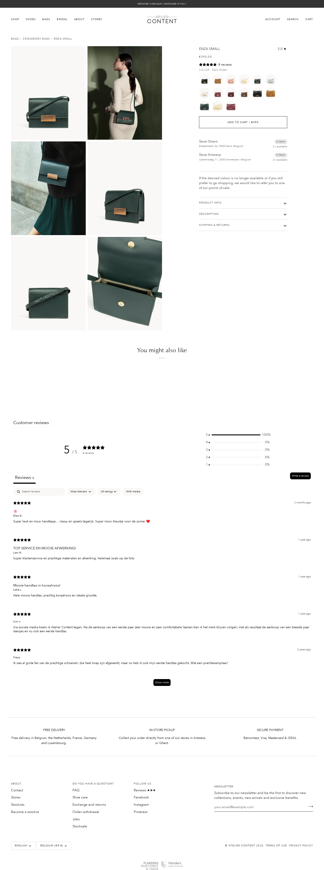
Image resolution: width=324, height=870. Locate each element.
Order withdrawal (86, 812)
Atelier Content (242, 845)
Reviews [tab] (24, 477)
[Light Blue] (271, 81)
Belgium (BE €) (51, 845)
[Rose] (232, 81)
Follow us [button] (142, 783)
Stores (15, 797)
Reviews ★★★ (145, 790)
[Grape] (232, 94)
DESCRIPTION (209, 214)
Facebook (141, 797)
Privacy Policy (301, 845)
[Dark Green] (258, 81)
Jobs (76, 819)
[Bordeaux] (218, 94)
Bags (15, 38)
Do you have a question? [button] (93, 783)
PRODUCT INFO (210, 202)
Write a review (300, 476)
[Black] (205, 81)
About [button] (16, 783)
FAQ (76, 790)
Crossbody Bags (36, 38)
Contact (17, 790)
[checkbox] (133, 492)
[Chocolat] (245, 94)
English (21, 845)
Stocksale (80, 826)
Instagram (141, 805)
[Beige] (245, 81)
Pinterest (140, 812)
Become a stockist (25, 812)
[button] (16, 19)
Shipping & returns (214, 225)
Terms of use (276, 845)
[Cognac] (218, 81)
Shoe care (80, 797)
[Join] (309, 806)
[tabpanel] (162, 588)
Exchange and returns (89, 805)
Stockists (17, 805)
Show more (162, 682)
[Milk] (205, 94)
